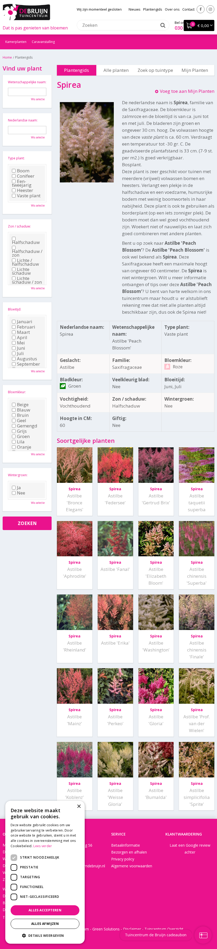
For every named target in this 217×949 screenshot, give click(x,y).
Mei (21, 343)
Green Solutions (106, 928)
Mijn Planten (195, 70)
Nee (21, 493)
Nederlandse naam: (23, 120)
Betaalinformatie (125, 845)
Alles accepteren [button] (45, 910)
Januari (24, 321)
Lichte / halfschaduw (25, 262)
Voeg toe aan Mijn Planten (187, 91)
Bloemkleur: (17, 392)
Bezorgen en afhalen (129, 852)
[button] (45, 935)
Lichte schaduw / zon (27, 280)
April (22, 337)
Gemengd (27, 426)
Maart (23, 332)
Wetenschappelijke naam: (27, 82)
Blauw (23, 410)
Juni (21, 348)
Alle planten (116, 70)
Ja (19, 487)
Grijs (22, 431)
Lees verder (42, 846)
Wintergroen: (18, 475)
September (28, 364)
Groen (23, 436)
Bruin (23, 415)
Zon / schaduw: (19, 226)
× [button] (79, 806)
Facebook (201, 9)
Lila (21, 442)
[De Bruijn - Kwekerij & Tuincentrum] (26, 12)
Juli (20, 353)
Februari (26, 327)
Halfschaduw (26, 241)
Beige (23, 404)
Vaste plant (28, 196)
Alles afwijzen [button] (45, 923)
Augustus (27, 359)
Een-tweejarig (21, 183)
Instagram (210, 9)
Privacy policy (122, 858)
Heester (25, 190)
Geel (21, 420)
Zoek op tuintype (155, 70)
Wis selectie (38, 99)
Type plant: (16, 158)
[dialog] (45, 872)
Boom (23, 171)
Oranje (24, 447)
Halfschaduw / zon (27, 252)
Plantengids (76, 70)
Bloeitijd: (14, 309)
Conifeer (25, 176)
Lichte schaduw (21, 271)
